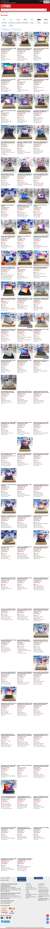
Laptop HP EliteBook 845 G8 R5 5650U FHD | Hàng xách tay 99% (24, 111)
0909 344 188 (46, 2)
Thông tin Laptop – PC (30, 887)
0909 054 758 (22, 880)
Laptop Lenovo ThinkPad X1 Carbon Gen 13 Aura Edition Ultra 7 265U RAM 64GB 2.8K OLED (25, 609)
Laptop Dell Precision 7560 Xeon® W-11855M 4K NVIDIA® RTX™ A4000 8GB (25, 330)
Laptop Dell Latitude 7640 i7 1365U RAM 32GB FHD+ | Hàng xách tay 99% (41, 392)
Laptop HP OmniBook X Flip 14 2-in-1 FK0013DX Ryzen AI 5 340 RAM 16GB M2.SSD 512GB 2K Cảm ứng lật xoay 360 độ (24, 735)
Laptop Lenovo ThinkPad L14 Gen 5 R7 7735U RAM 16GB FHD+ (24, 547)
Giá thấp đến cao (6, 29)
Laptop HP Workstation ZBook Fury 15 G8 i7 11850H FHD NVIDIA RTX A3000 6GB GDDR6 (40, 268)
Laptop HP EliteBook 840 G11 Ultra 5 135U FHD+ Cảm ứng (40, 516)
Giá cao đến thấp (17, 29)
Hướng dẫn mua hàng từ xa (44, 894)
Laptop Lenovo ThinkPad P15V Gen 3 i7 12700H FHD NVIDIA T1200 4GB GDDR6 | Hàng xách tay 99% (41, 547)
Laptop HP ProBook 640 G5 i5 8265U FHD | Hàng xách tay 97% (41, 80)
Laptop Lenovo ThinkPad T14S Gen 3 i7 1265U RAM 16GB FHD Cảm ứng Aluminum (41, 735)
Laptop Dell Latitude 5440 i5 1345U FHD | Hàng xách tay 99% (8, 361)
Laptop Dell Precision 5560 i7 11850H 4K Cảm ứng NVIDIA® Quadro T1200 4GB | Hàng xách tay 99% (41, 423)
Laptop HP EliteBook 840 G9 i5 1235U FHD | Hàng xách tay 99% (8, 641)
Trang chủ (2, 12)
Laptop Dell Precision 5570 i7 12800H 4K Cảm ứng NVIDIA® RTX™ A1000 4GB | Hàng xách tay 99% (41, 454)
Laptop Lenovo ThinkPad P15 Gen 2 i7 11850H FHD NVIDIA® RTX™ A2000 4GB (8, 299)
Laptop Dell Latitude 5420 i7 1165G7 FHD (24, 766)
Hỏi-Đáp (27, 893)
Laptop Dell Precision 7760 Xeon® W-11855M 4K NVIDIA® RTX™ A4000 (8, 330)
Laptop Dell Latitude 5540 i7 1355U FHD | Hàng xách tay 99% (24, 485)
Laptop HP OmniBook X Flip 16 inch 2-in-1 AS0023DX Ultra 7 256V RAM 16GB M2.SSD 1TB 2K (25, 859)
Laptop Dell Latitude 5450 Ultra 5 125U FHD (24, 237)
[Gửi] (45, 10)
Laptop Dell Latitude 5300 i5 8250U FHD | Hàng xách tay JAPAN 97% (40, 704)
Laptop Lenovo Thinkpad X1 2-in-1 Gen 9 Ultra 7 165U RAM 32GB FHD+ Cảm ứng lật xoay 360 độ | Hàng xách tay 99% (8, 268)
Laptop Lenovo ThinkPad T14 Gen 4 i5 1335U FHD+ (9, 485)
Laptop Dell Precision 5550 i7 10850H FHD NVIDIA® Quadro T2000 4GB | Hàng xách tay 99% (8, 423)
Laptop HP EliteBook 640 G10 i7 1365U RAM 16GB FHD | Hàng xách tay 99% (25, 797)
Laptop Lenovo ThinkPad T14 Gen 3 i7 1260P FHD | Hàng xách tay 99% (8, 704)
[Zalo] (4, 918)
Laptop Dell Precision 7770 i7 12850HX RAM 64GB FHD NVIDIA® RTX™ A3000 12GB (24, 828)
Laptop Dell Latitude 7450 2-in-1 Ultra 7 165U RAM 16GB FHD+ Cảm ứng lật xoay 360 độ (25, 299)
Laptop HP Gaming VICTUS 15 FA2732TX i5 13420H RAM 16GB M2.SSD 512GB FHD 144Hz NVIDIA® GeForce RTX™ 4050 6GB (24, 641)
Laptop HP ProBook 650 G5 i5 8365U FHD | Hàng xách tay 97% (41, 49)
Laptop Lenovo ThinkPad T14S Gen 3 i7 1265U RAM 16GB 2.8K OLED (24, 516)
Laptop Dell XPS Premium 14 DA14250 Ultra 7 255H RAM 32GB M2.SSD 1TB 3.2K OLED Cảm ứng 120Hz (41, 673)
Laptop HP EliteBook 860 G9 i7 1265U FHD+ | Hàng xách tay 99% (8, 454)
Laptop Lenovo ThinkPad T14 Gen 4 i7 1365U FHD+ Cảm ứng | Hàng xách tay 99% (8, 516)
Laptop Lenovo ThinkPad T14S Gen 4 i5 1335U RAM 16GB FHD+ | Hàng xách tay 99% (41, 485)
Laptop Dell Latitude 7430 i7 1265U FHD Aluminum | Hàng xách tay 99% (8, 578)
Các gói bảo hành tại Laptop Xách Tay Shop (31, 895)
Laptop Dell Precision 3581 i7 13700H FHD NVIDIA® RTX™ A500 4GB (8, 859)
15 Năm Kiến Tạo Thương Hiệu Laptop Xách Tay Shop (43, 891)
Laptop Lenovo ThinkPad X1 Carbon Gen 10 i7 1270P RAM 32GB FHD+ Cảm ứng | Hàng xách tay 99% (9, 673)
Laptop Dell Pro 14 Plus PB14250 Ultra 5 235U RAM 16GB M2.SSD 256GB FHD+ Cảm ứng (25, 673)
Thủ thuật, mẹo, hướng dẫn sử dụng (31, 889)
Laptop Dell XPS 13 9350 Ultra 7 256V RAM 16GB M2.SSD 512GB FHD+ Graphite (41, 111)
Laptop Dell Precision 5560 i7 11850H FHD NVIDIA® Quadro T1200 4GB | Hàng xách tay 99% (41, 237)
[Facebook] (10, 918)
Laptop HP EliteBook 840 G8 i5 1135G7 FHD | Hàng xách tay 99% (7, 392)
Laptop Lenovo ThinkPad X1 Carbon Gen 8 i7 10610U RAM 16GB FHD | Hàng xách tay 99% (40, 142)
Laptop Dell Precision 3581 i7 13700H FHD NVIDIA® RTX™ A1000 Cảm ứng (24, 704)
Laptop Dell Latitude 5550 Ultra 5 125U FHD (40, 206)
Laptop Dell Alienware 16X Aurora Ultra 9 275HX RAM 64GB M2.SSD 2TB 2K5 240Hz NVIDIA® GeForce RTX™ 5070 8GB (8, 142)
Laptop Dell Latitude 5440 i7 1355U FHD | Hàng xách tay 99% (24, 361)
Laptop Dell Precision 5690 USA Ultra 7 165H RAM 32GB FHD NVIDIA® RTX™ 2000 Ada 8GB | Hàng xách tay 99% (25, 174)
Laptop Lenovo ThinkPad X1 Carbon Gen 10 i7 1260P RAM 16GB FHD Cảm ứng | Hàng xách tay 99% (40, 174)
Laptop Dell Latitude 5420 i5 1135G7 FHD (24, 80)
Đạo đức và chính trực (43, 887)
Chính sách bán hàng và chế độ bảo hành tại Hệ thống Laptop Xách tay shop (43, 899)
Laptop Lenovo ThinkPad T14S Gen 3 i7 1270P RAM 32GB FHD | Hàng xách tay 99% (41, 578)
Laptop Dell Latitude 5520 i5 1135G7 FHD (8, 111)
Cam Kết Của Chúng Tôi (43, 889)
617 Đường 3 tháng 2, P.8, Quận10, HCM (9, 2)
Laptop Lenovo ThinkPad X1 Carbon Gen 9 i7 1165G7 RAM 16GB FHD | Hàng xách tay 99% (8, 237)
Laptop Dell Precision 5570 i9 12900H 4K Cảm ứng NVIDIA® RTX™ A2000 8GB (41, 766)
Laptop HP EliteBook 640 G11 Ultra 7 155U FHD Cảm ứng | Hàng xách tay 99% (40, 641)
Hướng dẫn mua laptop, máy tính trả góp (43, 896)
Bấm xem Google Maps (5, 890)
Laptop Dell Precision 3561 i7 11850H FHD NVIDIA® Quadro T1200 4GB (8, 766)
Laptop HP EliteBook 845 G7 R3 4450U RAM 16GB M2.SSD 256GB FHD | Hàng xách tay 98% (8, 735)
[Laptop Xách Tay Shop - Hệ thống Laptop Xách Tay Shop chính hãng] (6, 6)
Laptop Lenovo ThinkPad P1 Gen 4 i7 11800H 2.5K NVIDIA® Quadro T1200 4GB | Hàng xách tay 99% (40, 797)
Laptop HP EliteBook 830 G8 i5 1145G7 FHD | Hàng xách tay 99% (7, 174)
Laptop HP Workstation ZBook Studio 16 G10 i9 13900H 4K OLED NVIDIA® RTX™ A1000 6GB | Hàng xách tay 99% (41, 609)
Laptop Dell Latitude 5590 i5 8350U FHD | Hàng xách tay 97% (8, 80)
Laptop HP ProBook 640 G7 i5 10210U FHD (25, 268)
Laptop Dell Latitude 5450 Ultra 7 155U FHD (7, 206)
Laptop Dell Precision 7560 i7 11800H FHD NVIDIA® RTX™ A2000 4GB (8, 828)
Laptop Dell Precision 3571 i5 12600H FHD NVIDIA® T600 (41, 828)
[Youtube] (7, 918)
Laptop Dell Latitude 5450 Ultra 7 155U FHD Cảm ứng (7, 547)
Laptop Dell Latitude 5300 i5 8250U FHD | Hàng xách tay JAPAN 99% (24, 49)
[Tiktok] (2, 918)
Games (27, 891)
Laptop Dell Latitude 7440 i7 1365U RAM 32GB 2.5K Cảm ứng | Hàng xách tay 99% (25, 392)
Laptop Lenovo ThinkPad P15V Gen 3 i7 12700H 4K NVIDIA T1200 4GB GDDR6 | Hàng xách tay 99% (24, 454)
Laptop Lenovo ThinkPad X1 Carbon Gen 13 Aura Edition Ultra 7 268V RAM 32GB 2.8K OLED (9, 609)
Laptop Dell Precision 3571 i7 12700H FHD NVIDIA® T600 (41, 330)
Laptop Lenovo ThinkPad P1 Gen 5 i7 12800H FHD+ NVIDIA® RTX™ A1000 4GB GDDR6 (24, 142)
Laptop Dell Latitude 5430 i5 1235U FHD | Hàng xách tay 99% (24, 578)
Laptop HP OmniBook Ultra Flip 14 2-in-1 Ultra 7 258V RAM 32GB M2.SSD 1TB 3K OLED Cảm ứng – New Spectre (8, 797)
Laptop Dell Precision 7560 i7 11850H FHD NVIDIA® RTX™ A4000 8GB (41, 361)
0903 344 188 (46, 1)
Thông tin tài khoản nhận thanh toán (31, 897)
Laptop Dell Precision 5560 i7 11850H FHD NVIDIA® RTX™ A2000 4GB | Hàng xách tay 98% (41, 299)
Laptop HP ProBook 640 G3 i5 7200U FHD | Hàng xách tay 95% (8, 49)
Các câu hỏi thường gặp (43, 893)
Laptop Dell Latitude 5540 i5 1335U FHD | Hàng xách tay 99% (24, 423)
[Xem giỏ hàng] (48, 10)
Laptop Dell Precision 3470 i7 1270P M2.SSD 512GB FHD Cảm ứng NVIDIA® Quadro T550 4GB (24, 206)
